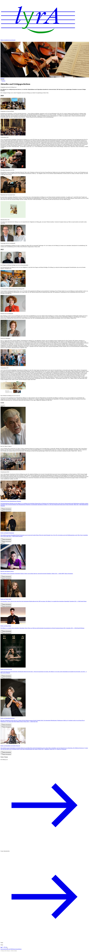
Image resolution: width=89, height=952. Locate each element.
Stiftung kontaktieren (5, 40)
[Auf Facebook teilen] (4, 947)
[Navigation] (1, 41)
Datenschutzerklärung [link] (17, 949)
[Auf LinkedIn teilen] (1, 947)
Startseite (2, 78)
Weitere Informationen (7, 508)
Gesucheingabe (12, 40)
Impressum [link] (3, 949)
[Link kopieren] (7, 947)
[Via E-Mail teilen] (6, 947)
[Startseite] (44, 20)
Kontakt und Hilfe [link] (9, 949)
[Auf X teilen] (3, 947)
